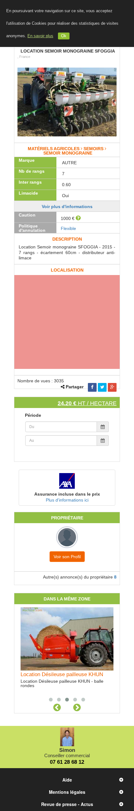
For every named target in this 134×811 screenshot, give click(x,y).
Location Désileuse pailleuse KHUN (62, 674)
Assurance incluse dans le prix (67, 494)
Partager (75, 387)
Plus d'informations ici (67, 499)
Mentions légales (67, 792)
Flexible (68, 228)
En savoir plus (40, 36)
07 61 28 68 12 (67, 762)
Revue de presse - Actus (67, 804)
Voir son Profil (67, 556)
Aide (67, 780)
